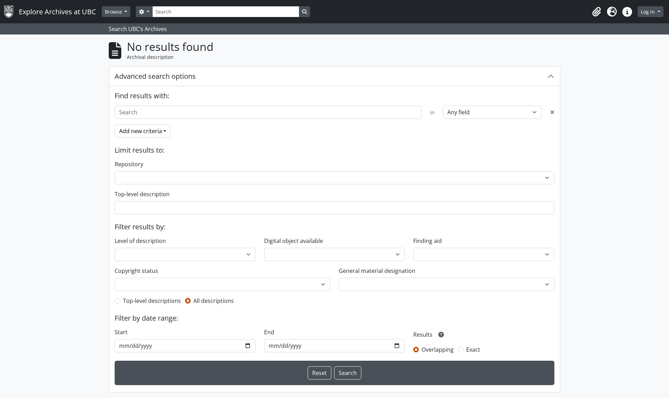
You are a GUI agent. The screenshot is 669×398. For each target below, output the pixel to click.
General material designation (377, 271)
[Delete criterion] (552, 112)
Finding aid (427, 241)
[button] (596, 12)
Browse (114, 11)
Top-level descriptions (152, 301)
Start (121, 332)
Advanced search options (155, 76)
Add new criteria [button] (140, 131)
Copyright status (136, 271)
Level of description (140, 241)
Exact (473, 349)
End (269, 332)
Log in (648, 11)
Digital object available (293, 241)
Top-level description (142, 194)
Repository (129, 164)
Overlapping (438, 349)
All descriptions (213, 301)
